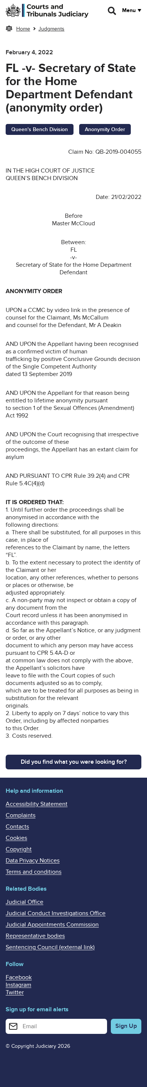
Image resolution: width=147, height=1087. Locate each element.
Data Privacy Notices (33, 860)
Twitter (15, 992)
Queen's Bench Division (39, 129)
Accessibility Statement (36, 804)
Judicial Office (24, 902)
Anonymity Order (105, 129)
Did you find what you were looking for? (74, 762)
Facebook (19, 977)
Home (23, 29)
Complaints (20, 815)
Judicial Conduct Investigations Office (56, 913)
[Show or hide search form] (112, 10)
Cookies (16, 838)
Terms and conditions (33, 872)
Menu (129, 11)
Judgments (51, 29)
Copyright (19, 849)
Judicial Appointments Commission (52, 924)
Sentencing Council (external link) (50, 947)
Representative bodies (35, 936)
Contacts (17, 826)
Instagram (18, 985)
